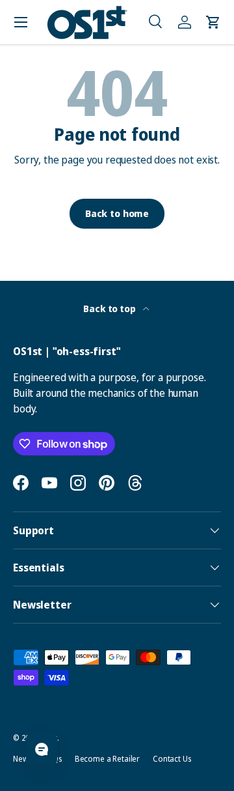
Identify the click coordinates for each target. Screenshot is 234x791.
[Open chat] (41, 749)
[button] (156, 22)
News (22, 758)
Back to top (110, 308)
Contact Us (171, 758)
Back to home (117, 213)
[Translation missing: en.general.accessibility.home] (87, 22)
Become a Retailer (107, 758)
